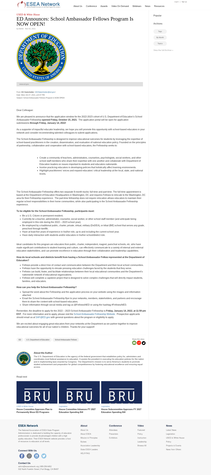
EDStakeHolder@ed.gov (45, 92)
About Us (77, 6)
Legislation (170, 433)
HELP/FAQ (85, 453)
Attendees (113, 430)
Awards (104, 6)
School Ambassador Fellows (66, 340)
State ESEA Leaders (89, 449)
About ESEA (86, 433)
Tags (160, 31)
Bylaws (84, 441)
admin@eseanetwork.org (28, 466)
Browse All (142, 445)
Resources (159, 6)
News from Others (173, 449)
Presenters (113, 433)
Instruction (142, 437)
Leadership (142, 441)
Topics (160, 44)
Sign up (184, 2)
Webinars (136, 6)
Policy (140, 433)
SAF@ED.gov (43, 317)
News (147, 6)
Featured (141, 430)
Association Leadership (90, 445)
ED (20, 340)
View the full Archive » (163, 50)
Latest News (171, 430)
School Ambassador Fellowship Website (94, 314)
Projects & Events (173, 445)
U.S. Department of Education (38, 340)
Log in (176, 2)
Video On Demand (120, 6)
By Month (160, 38)
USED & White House (28, 14)
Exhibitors (113, 437)
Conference (91, 6)
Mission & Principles (89, 437)
